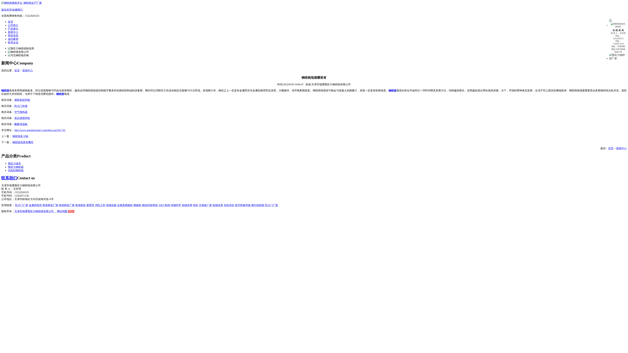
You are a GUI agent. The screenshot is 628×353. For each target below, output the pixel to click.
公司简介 (13, 25)
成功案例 (13, 39)
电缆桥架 (80, 205)
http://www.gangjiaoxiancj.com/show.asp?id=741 (39, 130)
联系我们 (9, 178)
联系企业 (13, 42)
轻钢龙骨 (187, 205)
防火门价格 (20, 106)
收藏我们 (17, 9)
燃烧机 (137, 205)
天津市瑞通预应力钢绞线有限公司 (35, 211)
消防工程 (100, 205)
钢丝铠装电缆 (150, 205)
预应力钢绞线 (16, 167)
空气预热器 (20, 112)
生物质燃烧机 (125, 205)
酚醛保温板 (20, 124)
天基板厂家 (205, 205)
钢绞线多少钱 (20, 136)
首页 (10, 21)
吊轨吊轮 (229, 205)
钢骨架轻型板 (22, 100)
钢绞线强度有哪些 (22, 142)
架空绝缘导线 (243, 205)
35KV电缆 (164, 205)
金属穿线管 (35, 205)
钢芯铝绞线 (257, 205)
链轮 (195, 205)
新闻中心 (13, 32)
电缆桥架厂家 (50, 205)
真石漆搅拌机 (22, 118)
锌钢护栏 (176, 205)
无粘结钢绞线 (16, 170)
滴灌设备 (111, 205)
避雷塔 (90, 205)
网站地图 (62, 211)
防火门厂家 (21, 205)
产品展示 (13, 28)
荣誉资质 (13, 35)
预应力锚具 (14, 163)
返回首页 (6, 9)
